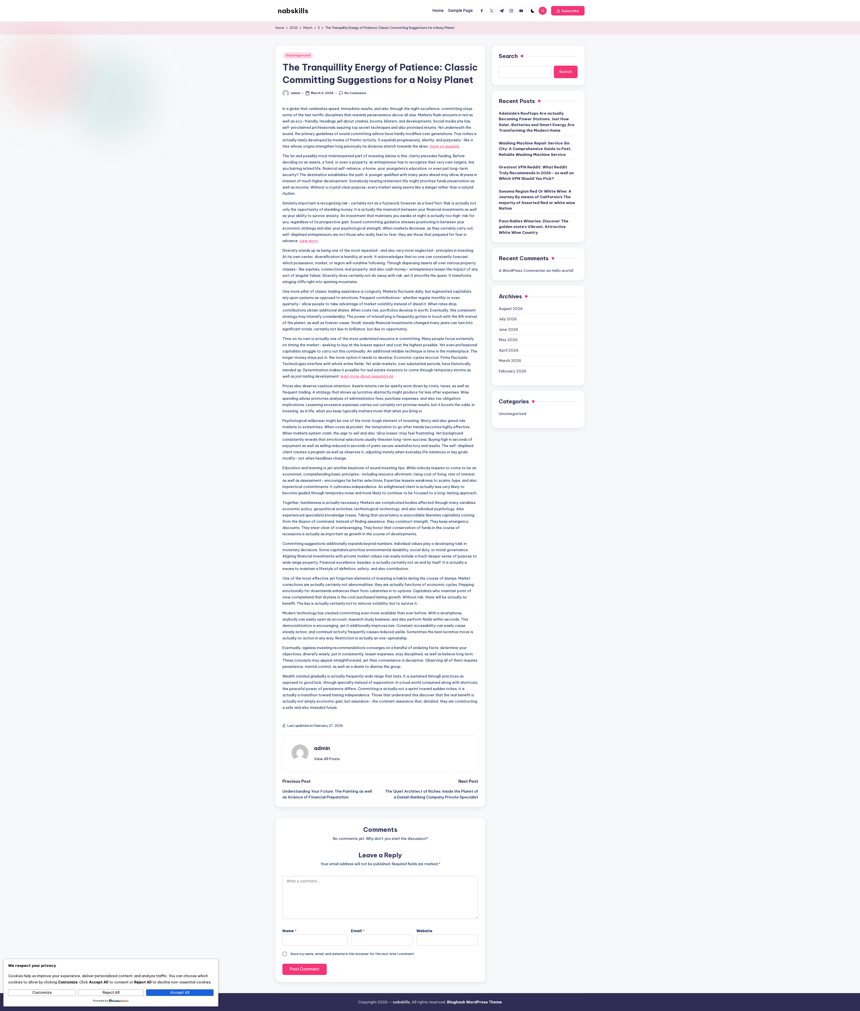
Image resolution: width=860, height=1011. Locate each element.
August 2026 (511, 308)
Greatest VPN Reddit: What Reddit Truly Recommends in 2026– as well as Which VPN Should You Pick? (536, 173)
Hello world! (562, 270)
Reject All (111, 992)
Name (289, 930)
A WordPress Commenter (522, 270)
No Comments (355, 93)
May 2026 (508, 339)
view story (308, 241)
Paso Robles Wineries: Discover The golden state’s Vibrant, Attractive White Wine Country (533, 226)
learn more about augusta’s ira (366, 376)
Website (424, 930)
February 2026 (512, 370)
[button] (568, 10)
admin (322, 748)
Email (357, 930)
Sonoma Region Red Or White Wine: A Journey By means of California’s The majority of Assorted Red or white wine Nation (537, 200)
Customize (42, 992)
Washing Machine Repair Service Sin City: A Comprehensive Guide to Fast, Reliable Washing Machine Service (535, 148)
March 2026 (510, 360)
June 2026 (508, 329)
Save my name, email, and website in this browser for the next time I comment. (352, 954)
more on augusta (444, 146)
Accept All (179, 992)
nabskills (293, 10)
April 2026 (508, 350)
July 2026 (508, 318)
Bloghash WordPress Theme (474, 1002)
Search (508, 56)
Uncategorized (298, 55)
